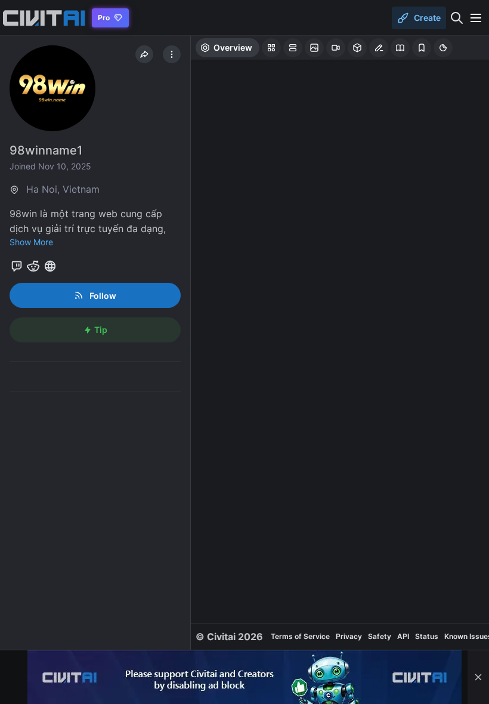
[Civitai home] (44, 18)
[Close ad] (478, 677)
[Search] (456, 18)
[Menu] (476, 18)
